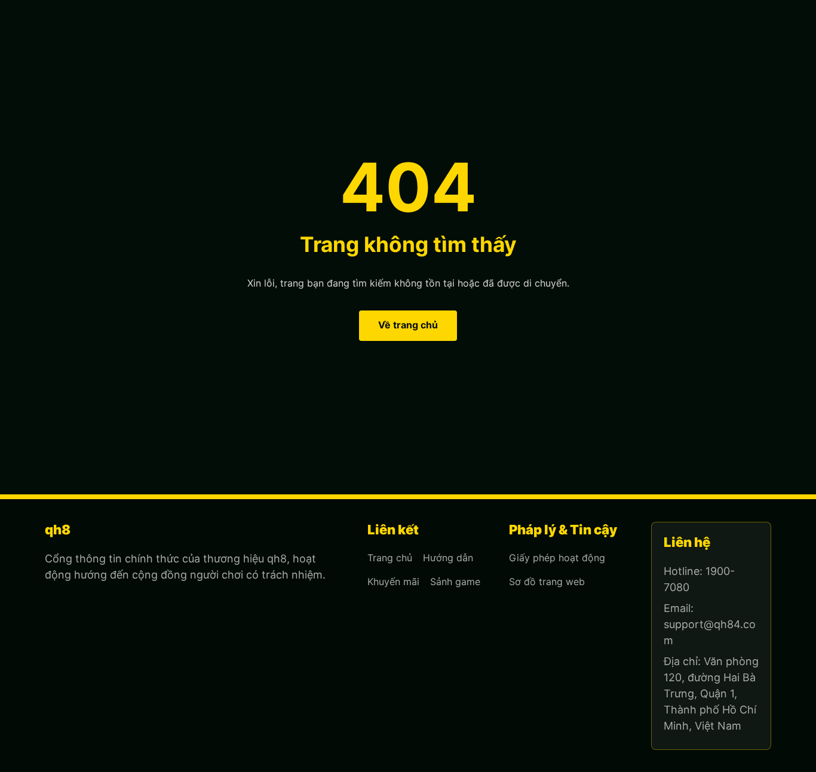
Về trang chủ (408, 325)
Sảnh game (455, 582)
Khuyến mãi (393, 582)
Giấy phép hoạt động (557, 558)
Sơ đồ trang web (547, 582)
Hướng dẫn (448, 558)
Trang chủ (389, 558)
